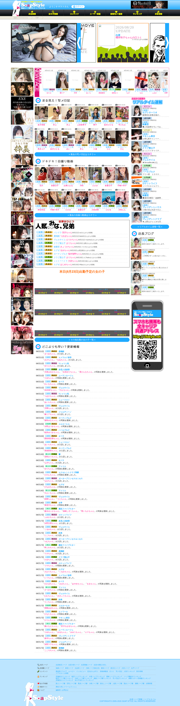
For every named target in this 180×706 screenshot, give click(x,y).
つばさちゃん (49, 396)
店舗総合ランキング (63, 676)
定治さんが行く (92, 671)
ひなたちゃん (49, 614)
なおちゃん (49, 481)
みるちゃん (62, 632)
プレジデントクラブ (67, 636)
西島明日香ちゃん (51, 438)
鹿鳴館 (61, 351)
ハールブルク (64, 430)
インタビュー (81, 671)
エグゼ (61, 484)
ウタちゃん (49, 553)
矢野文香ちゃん (50, 523)
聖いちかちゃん (87, 511)
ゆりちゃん (49, 469)
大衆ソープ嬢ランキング (83, 678)
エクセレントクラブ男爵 (69, 472)
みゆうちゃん (75, 632)
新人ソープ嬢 (60, 683)
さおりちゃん (49, 572)
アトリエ (62, 466)
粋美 (60, 533)
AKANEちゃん (50, 390)
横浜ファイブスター (67, 509)
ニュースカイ (64, 400)
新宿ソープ (69, 668)
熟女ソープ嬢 (128, 683)
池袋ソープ (60, 668)
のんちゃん (64, 390)
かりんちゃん (49, 620)
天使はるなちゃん (51, 372)
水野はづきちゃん (51, 426)
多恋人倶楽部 (64, 369)
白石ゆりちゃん (69, 372)
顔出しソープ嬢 (105, 683)
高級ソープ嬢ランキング (102, 678)
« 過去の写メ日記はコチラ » (82, 154)
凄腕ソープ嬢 (139, 683)
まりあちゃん (49, 354)
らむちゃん (49, 541)
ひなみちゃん (49, 487)
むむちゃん (49, 596)
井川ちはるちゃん (68, 626)
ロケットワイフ (65, 515)
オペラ (61, 382)
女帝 (60, 503)
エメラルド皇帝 (65, 357)
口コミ (112, 671)
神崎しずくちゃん (70, 511)
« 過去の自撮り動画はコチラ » (82, 215)
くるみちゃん (49, 529)
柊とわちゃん (49, 547)
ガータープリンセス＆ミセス (71, 478)
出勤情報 (149, 683)
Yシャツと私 (64, 363)
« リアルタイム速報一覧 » (150, 227)
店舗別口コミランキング (64, 680)
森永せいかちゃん (51, 511)
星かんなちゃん (85, 372)
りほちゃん (49, 378)
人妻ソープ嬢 (117, 683)
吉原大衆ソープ (73, 665)
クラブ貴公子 (64, 557)
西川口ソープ (115, 668)
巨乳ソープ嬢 (71, 683)
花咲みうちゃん (50, 457)
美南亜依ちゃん (50, 451)
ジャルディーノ (65, 412)
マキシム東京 (64, 618)
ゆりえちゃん (49, 366)
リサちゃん (49, 566)
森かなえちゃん (50, 626)
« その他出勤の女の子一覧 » (82, 340)
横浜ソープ (105, 668)
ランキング (44, 676)
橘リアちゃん (49, 414)
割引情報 (139, 671)
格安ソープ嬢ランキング (64, 678)
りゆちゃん (49, 632)
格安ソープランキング (79, 676)
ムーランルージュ (66, 376)
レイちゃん (49, 578)
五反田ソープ (79, 668)
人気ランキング (129, 671)
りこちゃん (49, 602)
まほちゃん (63, 584)
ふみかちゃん (49, 517)
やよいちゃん (49, 493)
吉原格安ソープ (61, 665)
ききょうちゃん (63, 596)
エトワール (63, 612)
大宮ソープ (126, 668)
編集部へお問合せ (62, 690)
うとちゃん (62, 499)
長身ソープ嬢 (82, 683)
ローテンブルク (65, 418)
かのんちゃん (49, 475)
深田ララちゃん (50, 644)
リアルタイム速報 (62, 673)
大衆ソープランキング (97, 676)
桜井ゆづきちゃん (51, 432)
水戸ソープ (135, 668)
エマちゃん (89, 632)
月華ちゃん (49, 408)
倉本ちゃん (49, 638)
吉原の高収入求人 (100, 665)
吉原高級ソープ (86, 665)
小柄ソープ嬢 (93, 683)
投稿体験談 (104, 671)
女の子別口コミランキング (84, 680)
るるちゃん (91, 584)
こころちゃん (49, 650)
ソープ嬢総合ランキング (132, 676)
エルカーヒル (64, 424)
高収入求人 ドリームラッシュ (66, 687)
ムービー (71, 671)
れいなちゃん (49, 384)
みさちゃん (49, 360)
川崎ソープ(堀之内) (92, 668)
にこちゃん (49, 535)
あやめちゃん (77, 584)
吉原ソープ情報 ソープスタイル (143, 699)
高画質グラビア (61, 671)
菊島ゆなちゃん (50, 420)
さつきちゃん (49, 590)
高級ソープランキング (114, 676)
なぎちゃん (49, 463)
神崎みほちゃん (50, 608)
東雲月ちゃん (49, 505)
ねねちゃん (62, 360)
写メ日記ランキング (120, 678)
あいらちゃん (49, 402)
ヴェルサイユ (64, 388)
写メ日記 (119, 671)
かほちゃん (49, 559)
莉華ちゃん (49, 499)
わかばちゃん (49, 584)
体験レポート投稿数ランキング (139, 678)
